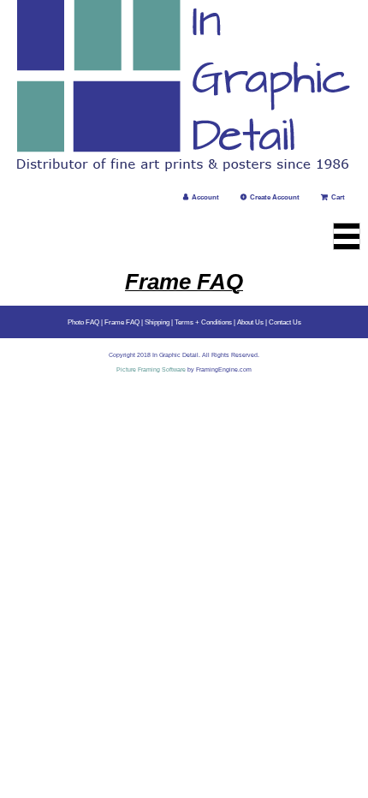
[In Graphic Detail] (183, 88)
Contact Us (285, 322)
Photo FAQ (83, 322)
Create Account (275, 197)
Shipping (157, 322)
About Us (250, 322)
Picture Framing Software (151, 369)
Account (205, 197)
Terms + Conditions (203, 322)
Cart (338, 197)
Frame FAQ (121, 322)
